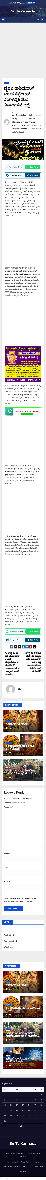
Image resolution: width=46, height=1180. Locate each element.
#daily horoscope (33, 119)
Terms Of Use (26, 1167)
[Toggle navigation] (21, 20)
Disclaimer (23, 1171)
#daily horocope (18, 119)
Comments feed (10, 941)
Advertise (17, 1167)
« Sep (22, 1126)
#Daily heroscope (34, 115)
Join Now (34, 167)
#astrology (22, 115)
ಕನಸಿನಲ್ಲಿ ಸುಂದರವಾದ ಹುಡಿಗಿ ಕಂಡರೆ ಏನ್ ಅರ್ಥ (20, 1060)
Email (7, 867)
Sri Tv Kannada (23, 11)
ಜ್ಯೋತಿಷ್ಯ (6, 83)
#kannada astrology (20, 122)
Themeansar (23, 1156)
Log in (6, 929)
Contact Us (36, 1162)
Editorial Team (38, 1167)
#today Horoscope (27, 129)
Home (8, 1162)
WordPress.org (10, 947)
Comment (8, 807)
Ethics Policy (7, 1167)
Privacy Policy (25, 1162)
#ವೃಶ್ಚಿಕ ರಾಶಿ (20, 132)
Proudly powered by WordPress (16, 1153)
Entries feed (9, 935)
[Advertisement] (23, 47)
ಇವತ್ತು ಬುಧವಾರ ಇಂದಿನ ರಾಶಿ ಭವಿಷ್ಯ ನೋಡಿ (20, 747)
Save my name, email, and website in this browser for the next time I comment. (20, 900)
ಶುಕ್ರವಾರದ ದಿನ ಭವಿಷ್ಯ (16, 724)
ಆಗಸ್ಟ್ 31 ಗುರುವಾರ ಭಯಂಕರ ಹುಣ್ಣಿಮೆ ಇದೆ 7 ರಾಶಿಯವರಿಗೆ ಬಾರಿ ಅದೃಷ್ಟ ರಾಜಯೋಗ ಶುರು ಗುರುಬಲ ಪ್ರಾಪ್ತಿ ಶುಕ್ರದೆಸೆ (33, 662)
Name (7, 854)
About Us (16, 1162)
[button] (38, 20)
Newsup (35, 1153)
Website (7, 881)
